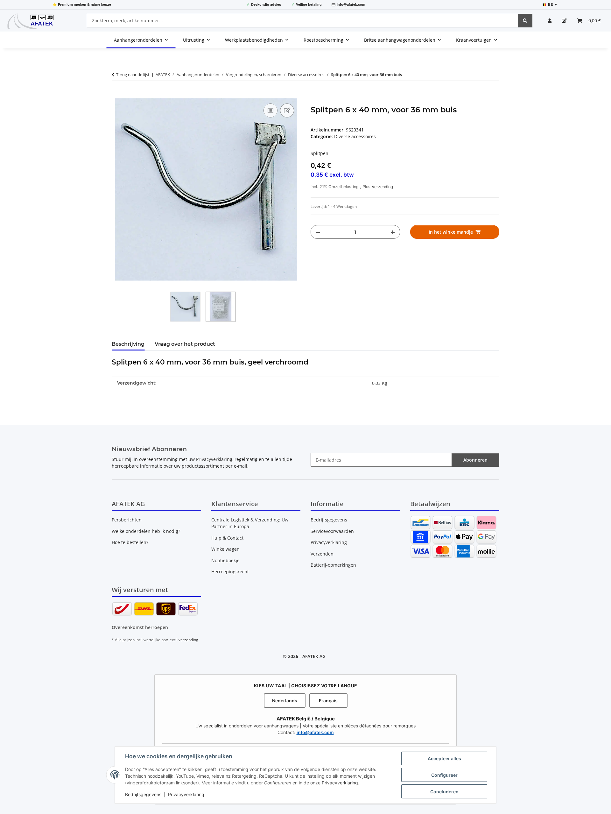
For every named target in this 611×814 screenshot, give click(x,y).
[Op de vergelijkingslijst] (270, 110)
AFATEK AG (314, 656)
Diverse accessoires (355, 136)
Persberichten (127, 520)
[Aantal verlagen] (318, 231)
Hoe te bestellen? (130, 542)
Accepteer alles (444, 758)
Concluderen (444, 791)
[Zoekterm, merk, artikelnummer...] (525, 20)
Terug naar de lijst (133, 74)
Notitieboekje (225, 560)
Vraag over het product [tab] (185, 344)
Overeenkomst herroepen (140, 627)
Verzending (382, 186)
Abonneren (475, 460)
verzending (188, 639)
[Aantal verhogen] (393, 231)
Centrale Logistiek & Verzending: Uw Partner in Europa (249, 523)
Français (328, 700)
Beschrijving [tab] (128, 344)
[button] (550, 21)
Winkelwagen (225, 549)
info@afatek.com (351, 4)
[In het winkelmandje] (117, 94)
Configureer (444, 775)
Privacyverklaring (340, 782)
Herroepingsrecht (230, 572)
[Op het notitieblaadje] (287, 110)
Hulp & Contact (227, 538)
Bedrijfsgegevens (143, 794)
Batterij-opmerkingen (333, 565)
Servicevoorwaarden (332, 531)
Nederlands (284, 700)
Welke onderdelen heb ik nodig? (146, 531)
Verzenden (322, 554)
